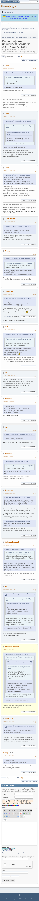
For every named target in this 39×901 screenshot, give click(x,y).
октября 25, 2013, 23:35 (9, 116)
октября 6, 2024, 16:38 (8, 649)
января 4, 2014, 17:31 (8, 430)
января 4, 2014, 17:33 (8, 456)
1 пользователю (7, 316)
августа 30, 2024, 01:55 (9, 493)
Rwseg (7, 251)
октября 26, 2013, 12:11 (9, 329)
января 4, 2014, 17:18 (8, 401)
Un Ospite (9, 490)
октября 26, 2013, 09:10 (9, 221)
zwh (6, 327)
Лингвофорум (8, 6)
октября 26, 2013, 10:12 (9, 254)
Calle (7, 113)
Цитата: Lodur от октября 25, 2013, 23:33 (18, 121)
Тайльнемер (10, 219)
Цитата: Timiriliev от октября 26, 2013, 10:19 (19, 334)
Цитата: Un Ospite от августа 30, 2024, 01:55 (19, 549)
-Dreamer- (9, 398)
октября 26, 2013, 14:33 (9, 376)
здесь (31, 16)
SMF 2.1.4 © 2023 (15, 897)
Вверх (3, 778)
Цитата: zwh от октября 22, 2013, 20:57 (19, 78)
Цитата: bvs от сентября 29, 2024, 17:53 (18, 654)
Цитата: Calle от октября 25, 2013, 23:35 (18, 175)
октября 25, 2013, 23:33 (9, 68)
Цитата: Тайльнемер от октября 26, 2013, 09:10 (20, 258)
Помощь (16, 895)
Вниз (3, 56)
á (2, 807)
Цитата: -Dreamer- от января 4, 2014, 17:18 (19, 434)
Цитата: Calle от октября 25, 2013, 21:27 (18, 299)
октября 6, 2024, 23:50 (8, 721)
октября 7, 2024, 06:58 (8, 755)
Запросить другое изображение (20, 853)
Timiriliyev (9, 291)
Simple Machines (24, 897)
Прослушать (6, 853)
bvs (6, 373)
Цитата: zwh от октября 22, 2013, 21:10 (18, 498)
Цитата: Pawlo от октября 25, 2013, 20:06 (18, 226)
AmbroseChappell (12, 542)
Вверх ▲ (22, 895)
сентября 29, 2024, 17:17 (9, 545)
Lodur (7, 65)
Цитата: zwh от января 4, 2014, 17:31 (17, 461)
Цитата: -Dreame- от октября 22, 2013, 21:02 (19, 73)
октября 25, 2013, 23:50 (9, 170)
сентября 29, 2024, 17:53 (9, 589)
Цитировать (32, 95)
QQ (24, 95)
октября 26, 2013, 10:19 (9, 294)
